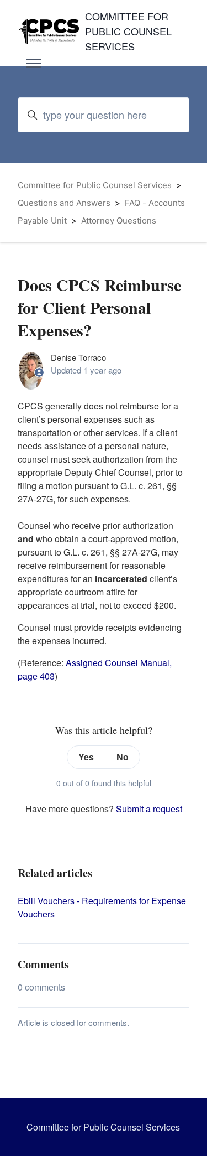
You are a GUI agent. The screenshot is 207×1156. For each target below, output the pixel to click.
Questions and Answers (64, 203)
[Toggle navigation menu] (33, 63)
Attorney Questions (118, 220)
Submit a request (149, 808)
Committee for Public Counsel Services (95, 185)
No (122, 756)
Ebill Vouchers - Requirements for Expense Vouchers (102, 907)
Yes (86, 756)
